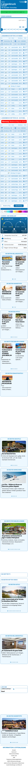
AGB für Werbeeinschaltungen (14, 761)
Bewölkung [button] (19, 205)
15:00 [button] (20, 29)
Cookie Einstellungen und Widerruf (14, 764)
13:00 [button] (14, 29)
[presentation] (2, 29)
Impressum (14, 751)
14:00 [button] (17, 29)
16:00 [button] (23, 29)
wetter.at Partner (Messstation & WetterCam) (14, 763)
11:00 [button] (8, 29)
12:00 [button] (11, 29)
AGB (14, 757)
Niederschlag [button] (6, 205)
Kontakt (14, 750)
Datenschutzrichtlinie (14, 753)
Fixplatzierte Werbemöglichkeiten (14, 759)
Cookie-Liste (14, 755)
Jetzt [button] (5, 29)
